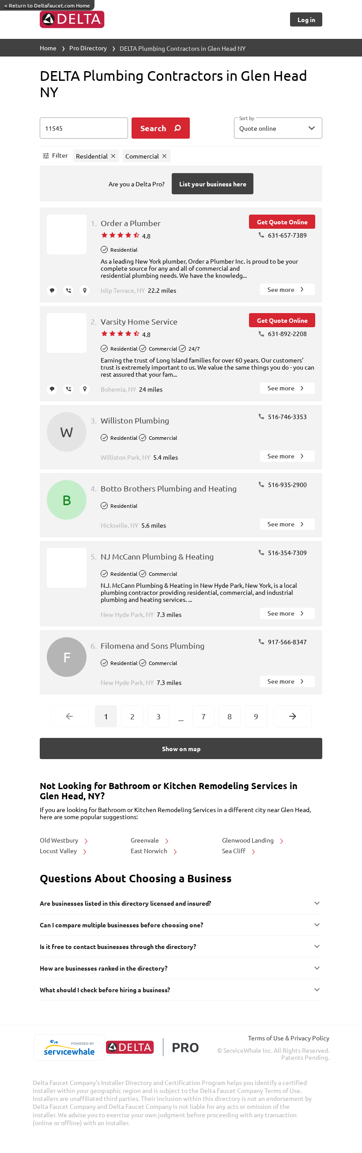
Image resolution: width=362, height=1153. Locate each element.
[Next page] (293, 716)
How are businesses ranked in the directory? (103, 968)
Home (48, 48)
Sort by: (247, 118)
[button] (278, 128)
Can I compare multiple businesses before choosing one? (121, 925)
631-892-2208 (287, 333)
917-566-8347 (287, 642)
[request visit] (84, 290)
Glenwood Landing (248, 840)
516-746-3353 (287, 416)
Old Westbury (59, 840)
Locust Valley (59, 850)
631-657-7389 (287, 235)
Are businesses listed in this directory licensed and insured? (125, 903)
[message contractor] (52, 290)
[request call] (68, 290)
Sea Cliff (234, 850)
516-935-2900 (287, 484)
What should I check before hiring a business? (105, 990)
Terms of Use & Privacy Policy (288, 1038)
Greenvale (145, 840)
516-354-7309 (287, 552)
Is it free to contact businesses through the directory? (118, 946)
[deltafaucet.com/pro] (152, 1047)
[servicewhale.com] (69, 1047)
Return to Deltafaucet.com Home (47, 5)
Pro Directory (88, 48)
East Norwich (150, 850)
